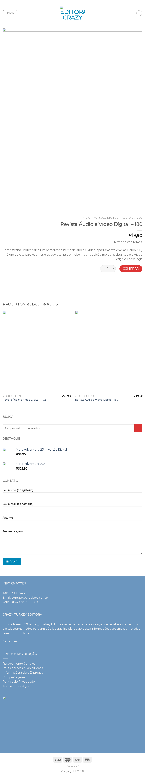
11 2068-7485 (17, 593)
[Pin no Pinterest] (120, 282)
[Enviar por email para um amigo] (114, 282)
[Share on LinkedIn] (133, 282)
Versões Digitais (106, 217)
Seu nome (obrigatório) (18, 490)
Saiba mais (10, 641)
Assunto (8, 517)
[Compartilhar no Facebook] (101, 282)
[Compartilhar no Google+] (127, 282)
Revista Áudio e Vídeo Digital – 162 (24, 399)
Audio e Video (132, 217)
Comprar (131, 268)
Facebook (72, 766)
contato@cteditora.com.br (30, 597)
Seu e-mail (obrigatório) (18, 504)
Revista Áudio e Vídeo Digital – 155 (96, 399)
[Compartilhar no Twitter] (107, 282)
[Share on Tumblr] (139, 282)
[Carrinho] (139, 13)
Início (86, 217)
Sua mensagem (13, 531)
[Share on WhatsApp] (95, 282)
